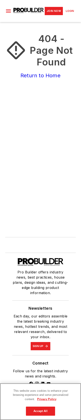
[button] (8, 11)
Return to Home (41, 75)
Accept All (40, 411)
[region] (40, 401)
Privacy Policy (46, 399)
